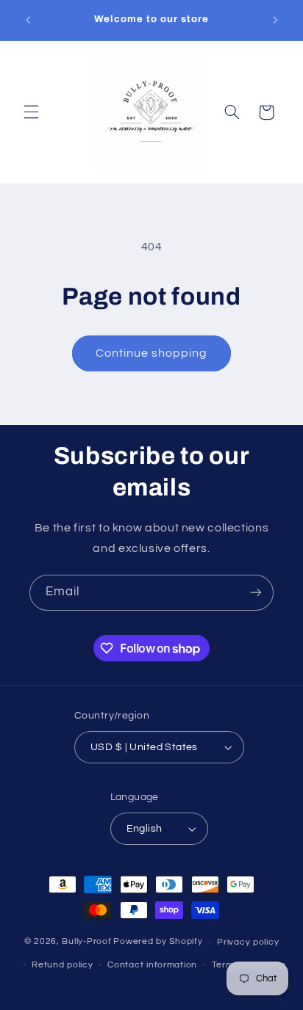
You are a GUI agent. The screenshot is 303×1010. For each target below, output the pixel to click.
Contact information (152, 965)
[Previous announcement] (28, 20)
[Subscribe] (256, 593)
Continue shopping (152, 353)
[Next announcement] (275, 20)
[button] (31, 112)
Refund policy (62, 965)
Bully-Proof (86, 942)
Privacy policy (248, 942)
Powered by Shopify (157, 942)
